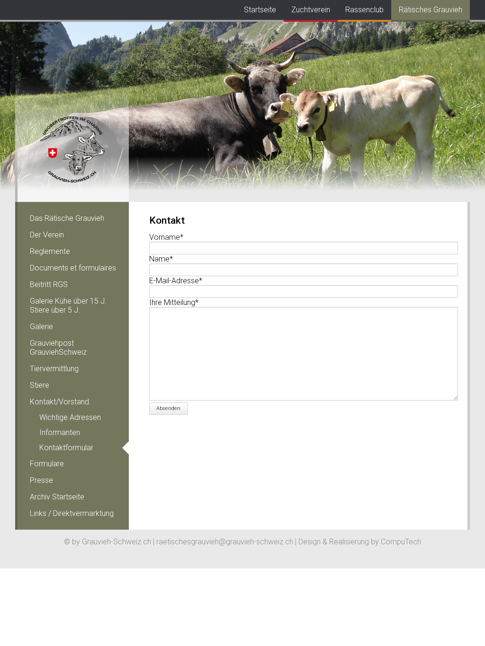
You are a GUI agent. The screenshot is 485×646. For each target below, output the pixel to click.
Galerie (41, 326)
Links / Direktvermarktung (72, 513)
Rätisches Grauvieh (430, 9)
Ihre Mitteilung (173, 302)
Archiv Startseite (57, 496)
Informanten (59, 432)
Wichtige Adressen (70, 417)
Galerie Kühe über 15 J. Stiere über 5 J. (68, 305)
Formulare (47, 463)
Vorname (166, 237)
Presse (41, 480)
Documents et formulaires (73, 267)
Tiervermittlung (54, 368)
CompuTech (401, 541)
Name (165, 258)
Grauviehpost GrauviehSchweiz (58, 348)
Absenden (168, 408)
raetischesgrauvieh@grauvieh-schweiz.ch (224, 541)
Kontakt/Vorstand (59, 401)
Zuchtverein (310, 9)
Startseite (260, 9)
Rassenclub (364, 9)
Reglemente (50, 251)
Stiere (39, 385)
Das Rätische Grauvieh (67, 218)
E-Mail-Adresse (175, 280)
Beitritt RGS (49, 284)
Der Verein (47, 234)
